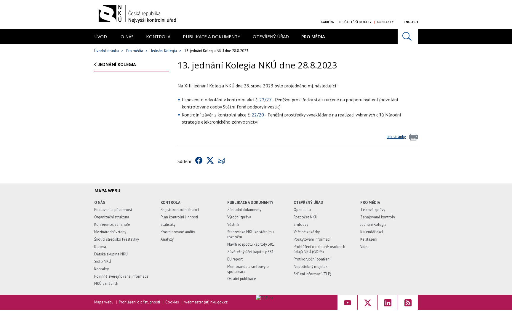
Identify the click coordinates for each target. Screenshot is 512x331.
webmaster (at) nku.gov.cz (206, 302)
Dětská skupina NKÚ (111, 254)
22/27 (265, 100)
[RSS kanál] (408, 302)
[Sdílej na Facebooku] (198, 161)
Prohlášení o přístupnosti (139, 302)
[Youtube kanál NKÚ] (347, 302)
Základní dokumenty (244, 209)
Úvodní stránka (106, 50)
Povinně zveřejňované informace (121, 276)
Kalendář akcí (371, 231)
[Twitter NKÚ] (367, 302)
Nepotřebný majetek (310, 266)
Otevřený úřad (271, 36)
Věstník (233, 224)
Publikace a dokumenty (211, 36)
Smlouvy (301, 224)
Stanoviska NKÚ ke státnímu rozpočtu (250, 234)
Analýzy (167, 239)
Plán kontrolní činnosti (179, 217)
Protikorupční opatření (312, 259)
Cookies (172, 302)
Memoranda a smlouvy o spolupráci (248, 269)
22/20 (258, 115)
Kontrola (158, 36)
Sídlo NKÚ (102, 261)
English (411, 22)
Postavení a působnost (113, 209)
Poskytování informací (312, 239)
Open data (302, 209)
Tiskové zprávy (372, 209)
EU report (235, 259)
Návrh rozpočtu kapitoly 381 (250, 244)
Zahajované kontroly (377, 217)
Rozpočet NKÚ (305, 217)
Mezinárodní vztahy (110, 231)
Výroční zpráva (239, 217)
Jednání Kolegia (164, 50)
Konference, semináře (112, 224)
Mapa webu (103, 302)
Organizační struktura (111, 217)
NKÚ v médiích (106, 283)
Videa (364, 246)
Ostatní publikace (241, 278)
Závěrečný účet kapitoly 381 (250, 251)
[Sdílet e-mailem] (221, 161)
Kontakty (385, 22)
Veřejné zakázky (307, 231)
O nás (127, 36)
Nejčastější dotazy (355, 22)
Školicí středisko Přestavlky (116, 239)
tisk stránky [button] (396, 136)
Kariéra (327, 22)
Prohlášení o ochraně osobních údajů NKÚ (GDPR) (319, 249)
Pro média (313, 36)
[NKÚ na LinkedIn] (388, 302)
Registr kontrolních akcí (180, 209)
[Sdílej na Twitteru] (210, 161)
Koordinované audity (178, 231)
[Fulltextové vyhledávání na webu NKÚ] (408, 36)
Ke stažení (368, 239)
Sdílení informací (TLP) (312, 273)
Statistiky (168, 224)
